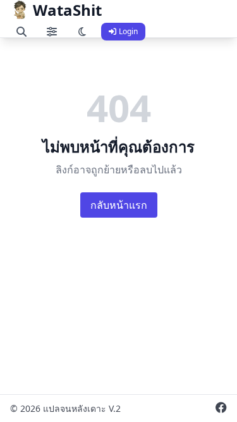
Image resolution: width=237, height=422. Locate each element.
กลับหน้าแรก (118, 205)
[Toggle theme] (82, 31)
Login (128, 31)
